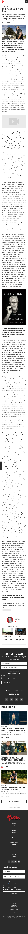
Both (10, 673)
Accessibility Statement (14, 909)
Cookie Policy (14, 908)
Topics (14, 837)
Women (18, 673)
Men (14, 673)
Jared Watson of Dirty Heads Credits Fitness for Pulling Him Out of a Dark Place (13, 730)
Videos (14, 840)
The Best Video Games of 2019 (7, 638)
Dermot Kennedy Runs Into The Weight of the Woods (13, 788)
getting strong (20, 517)
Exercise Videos (14, 842)
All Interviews (14, 801)
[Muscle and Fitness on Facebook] (6, 699)
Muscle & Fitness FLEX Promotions (11, 678)
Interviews (5, 6)
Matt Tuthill (7, 22)
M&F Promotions (7, 675)
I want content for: (14, 671)
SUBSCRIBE (7, 682)
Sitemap (14, 856)
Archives (14, 854)
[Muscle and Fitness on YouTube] (16, 699)
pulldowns (14, 551)
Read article (5, 737)
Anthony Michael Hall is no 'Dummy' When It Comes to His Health (12, 760)
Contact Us (14, 903)
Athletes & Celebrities (14, 828)
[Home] (2, 2)
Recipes (14, 832)
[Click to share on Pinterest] (1, 468)
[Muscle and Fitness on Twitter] (11, 699)
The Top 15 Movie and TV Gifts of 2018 (20, 639)
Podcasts (14, 844)
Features (14, 830)
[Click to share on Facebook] (1, 463)
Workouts (14, 823)
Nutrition (14, 825)
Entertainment (6, 610)
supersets (11, 557)
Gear (20, 636)
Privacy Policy (14, 906)
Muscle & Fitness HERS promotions (11, 677)
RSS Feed (14, 846)
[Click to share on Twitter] (1, 465)
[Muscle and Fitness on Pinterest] (21, 699)
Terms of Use (14, 905)
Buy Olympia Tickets (14, 852)
